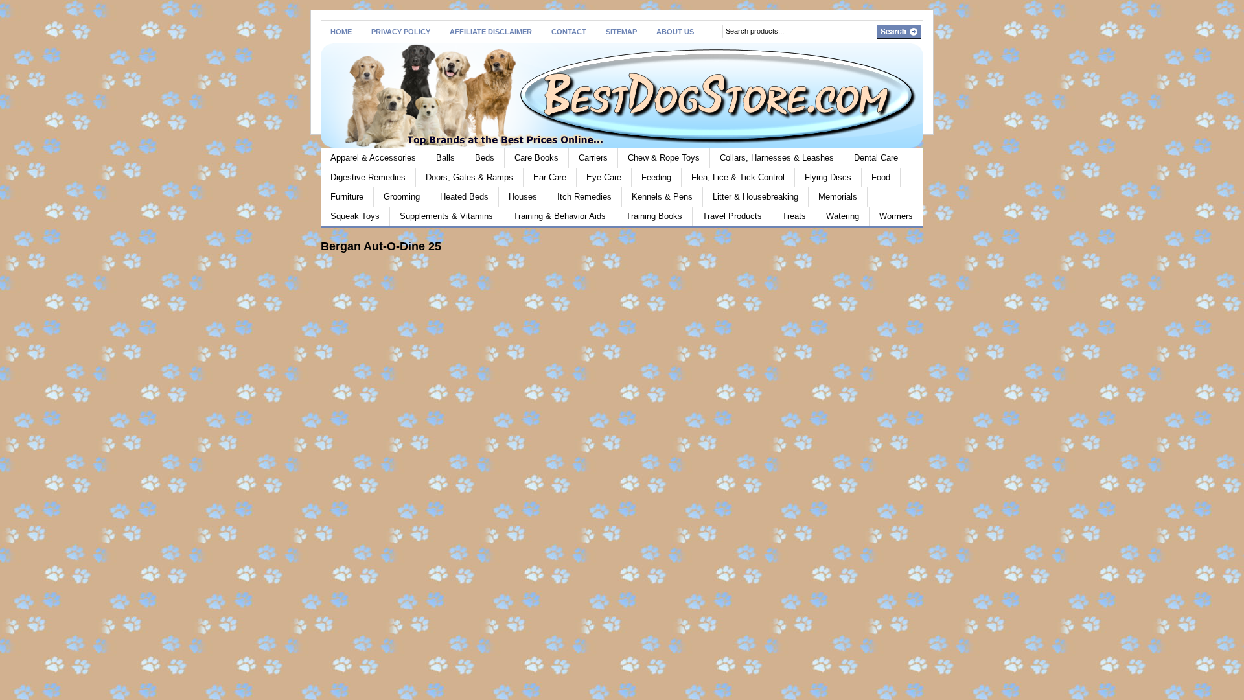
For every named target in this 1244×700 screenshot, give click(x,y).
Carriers (593, 158)
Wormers (896, 216)
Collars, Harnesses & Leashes (777, 158)
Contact (568, 32)
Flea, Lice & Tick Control (738, 177)
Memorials (837, 197)
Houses (523, 197)
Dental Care (876, 158)
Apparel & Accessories (373, 158)
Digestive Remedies (368, 177)
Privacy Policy (400, 32)
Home (341, 32)
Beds (484, 158)
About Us (675, 32)
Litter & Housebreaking (755, 197)
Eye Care (603, 177)
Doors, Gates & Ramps (469, 177)
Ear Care (549, 177)
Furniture (346, 197)
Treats (794, 216)
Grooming (402, 197)
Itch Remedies (584, 197)
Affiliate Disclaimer (491, 32)
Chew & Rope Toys (664, 158)
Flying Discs (828, 177)
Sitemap (621, 32)
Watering (842, 216)
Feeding (656, 177)
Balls (445, 158)
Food (880, 177)
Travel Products (732, 216)
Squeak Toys (355, 216)
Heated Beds (464, 197)
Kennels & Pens (662, 197)
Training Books (654, 216)
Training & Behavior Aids (559, 216)
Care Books (536, 158)
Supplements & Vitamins (446, 216)
